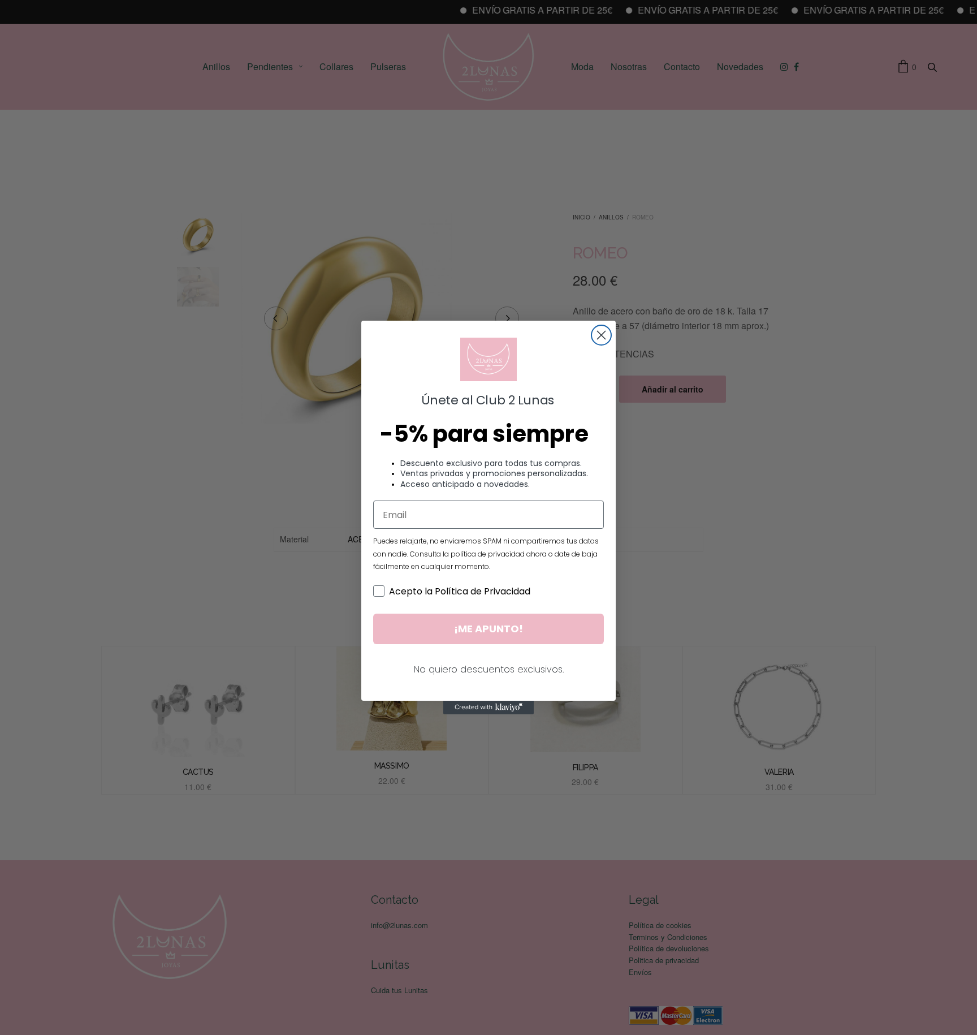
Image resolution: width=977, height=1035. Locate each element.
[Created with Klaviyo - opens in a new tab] (488, 707)
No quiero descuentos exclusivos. (489, 669)
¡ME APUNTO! (488, 629)
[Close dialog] (601, 335)
